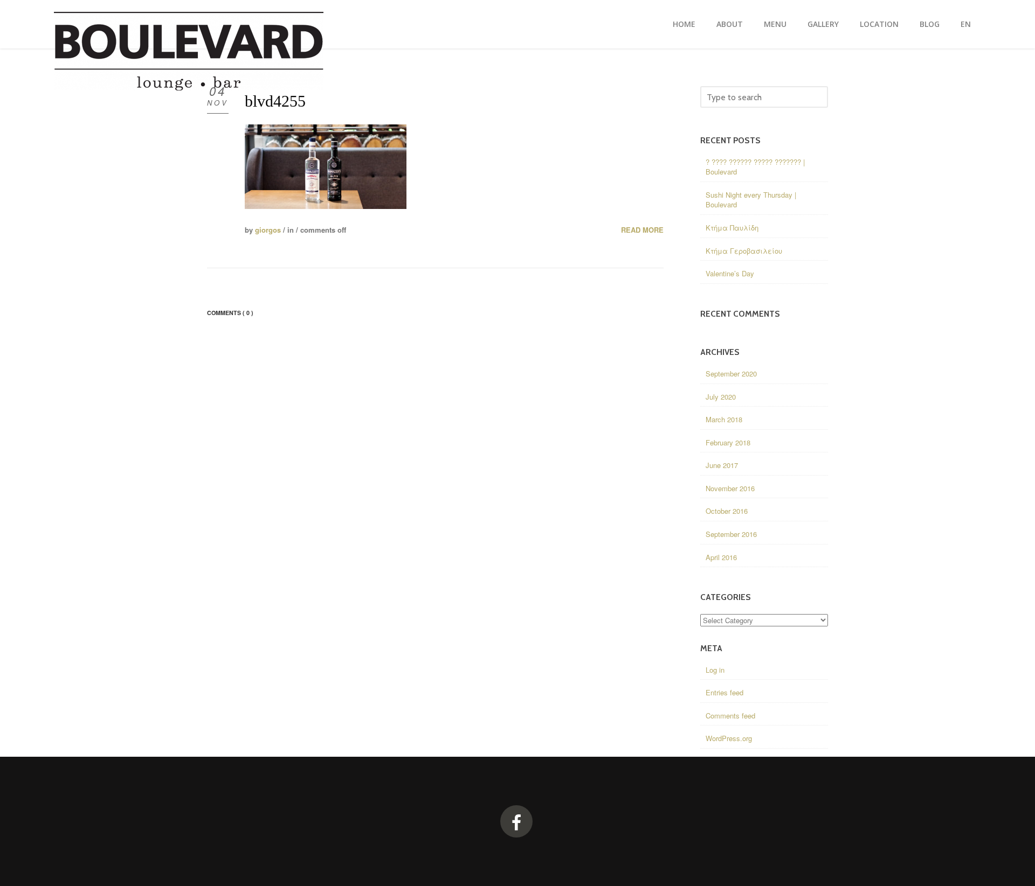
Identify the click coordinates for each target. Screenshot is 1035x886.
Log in (715, 670)
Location (879, 24)
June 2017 (722, 465)
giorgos (268, 230)
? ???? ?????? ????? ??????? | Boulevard (755, 167)
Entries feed (724, 692)
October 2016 (727, 511)
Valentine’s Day (730, 273)
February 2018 (728, 442)
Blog (930, 24)
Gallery (823, 24)
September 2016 (731, 534)
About (729, 24)
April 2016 (721, 557)
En (966, 24)
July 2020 (721, 397)
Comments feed (730, 715)
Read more (642, 230)
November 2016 (730, 488)
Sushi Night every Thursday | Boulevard (751, 200)
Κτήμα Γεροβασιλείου (744, 251)
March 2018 (724, 419)
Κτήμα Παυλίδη (732, 227)
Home (684, 24)
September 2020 (731, 373)
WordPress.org (729, 738)
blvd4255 (275, 101)
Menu (775, 24)
